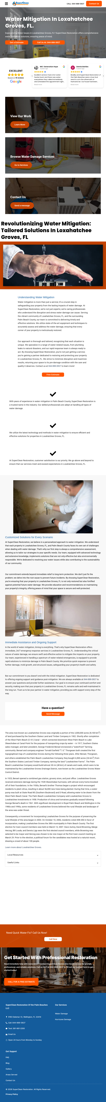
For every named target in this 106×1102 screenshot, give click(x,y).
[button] (6, 3)
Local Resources (15, 855)
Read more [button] (38, 85)
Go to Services (21, 165)
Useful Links (13, 862)
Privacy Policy (12, 1094)
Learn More (19, 124)
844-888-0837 (54, 366)
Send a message (22, 205)
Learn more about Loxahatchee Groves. (23, 847)
